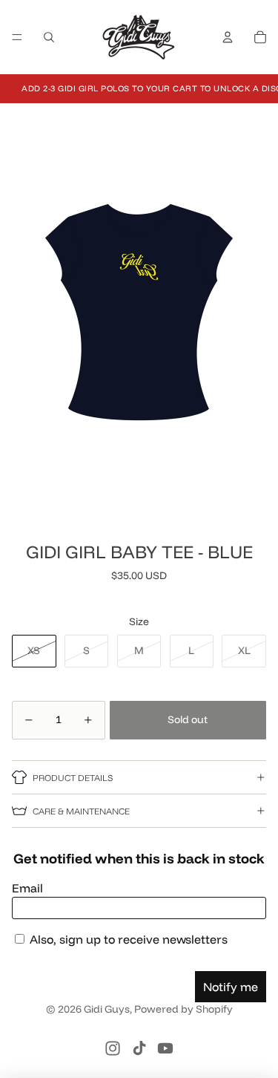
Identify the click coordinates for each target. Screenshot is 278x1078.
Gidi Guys (107, 1009)
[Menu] (17, 37)
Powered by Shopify (183, 1009)
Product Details (73, 777)
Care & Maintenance (81, 811)
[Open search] (49, 37)
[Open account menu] (227, 37)
